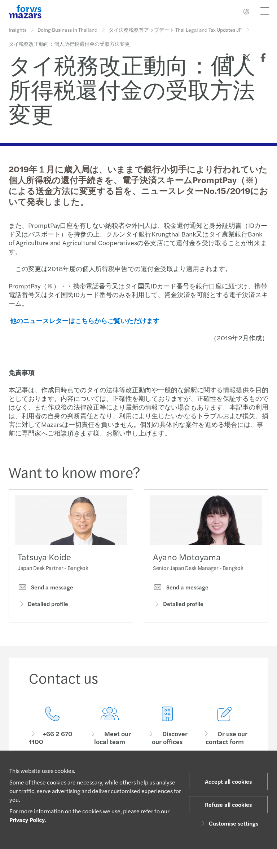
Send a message (51, 587)
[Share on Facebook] (263, 57)
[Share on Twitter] (246, 57)
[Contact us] (52, 726)
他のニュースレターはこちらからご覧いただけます (84, 320)
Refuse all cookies (228, 804)
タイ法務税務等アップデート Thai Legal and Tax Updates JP (175, 29)
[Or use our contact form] (225, 726)
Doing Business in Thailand (67, 29)
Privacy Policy (27, 819)
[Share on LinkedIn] (229, 57)
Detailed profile (48, 604)
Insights (17, 29)
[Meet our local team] (110, 726)
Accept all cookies (228, 781)
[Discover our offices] (167, 726)
